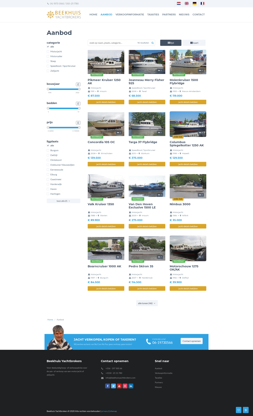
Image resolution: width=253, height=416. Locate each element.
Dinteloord (55, 160)
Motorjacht (56, 51)
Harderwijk (56, 184)
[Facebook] (108, 386)
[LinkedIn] (131, 386)
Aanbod (106, 14)
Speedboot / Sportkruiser (63, 66)
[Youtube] (119, 386)
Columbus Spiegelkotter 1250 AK (187, 143)
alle (52, 46)
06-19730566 (162, 343)
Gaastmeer (55, 179)
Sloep (53, 61)
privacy (104, 411)
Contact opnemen (192, 341)
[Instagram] (125, 386)
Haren (53, 189)
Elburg (53, 174)
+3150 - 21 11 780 (114, 373)
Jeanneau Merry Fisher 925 (146, 81)
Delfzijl (53, 155)
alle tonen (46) (145, 303)
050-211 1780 (72, 3)
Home (93, 14)
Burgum (54, 150)
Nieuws (184, 14)
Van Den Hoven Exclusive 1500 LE (142, 205)
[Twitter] (113, 386)
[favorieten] (118, 55)
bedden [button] (52, 103)
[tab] (170, 43)
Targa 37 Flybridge (143, 142)
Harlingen (55, 194)
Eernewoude (56, 169)
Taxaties (153, 14)
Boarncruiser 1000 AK (104, 266)
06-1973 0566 (56, 3)
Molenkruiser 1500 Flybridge (184, 81)
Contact (199, 14)
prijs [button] (50, 122)
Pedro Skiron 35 (141, 266)
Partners (169, 14)
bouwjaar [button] (53, 84)
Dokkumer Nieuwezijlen (62, 165)
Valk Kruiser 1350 (101, 204)
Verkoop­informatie (130, 14)
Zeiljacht (54, 71)
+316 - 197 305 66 (114, 368)
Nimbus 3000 (180, 204)
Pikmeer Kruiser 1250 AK (104, 81)
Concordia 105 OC (101, 142)
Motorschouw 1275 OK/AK (184, 268)
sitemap (113, 411)
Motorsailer (56, 56)
